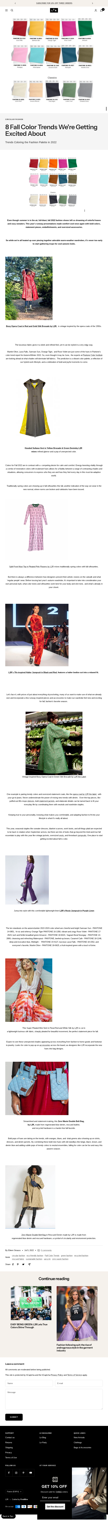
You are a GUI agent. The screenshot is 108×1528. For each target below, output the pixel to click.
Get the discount (55, 1506)
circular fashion (14, 119)
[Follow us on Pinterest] (23, 1472)
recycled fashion (81, 1255)
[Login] (96, 10)
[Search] (12, 10)
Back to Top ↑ (8, 1516)
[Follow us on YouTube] (30, 1472)
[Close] (103, 1471)
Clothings (78, 1442)
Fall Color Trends (52, 1255)
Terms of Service (74, 1375)
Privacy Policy (57, 1375)
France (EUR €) (13, 1492)
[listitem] (13, 1264)
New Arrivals (79, 1437)
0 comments (46, 1250)
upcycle (47, 1259)
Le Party (43, 1442)
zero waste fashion (60, 1259)
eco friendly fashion (35, 1255)
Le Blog (43, 1437)
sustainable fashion (34, 1259)
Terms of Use (11, 1457)
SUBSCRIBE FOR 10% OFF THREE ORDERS (54, 3)
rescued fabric (18, 1259)
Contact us (10, 1437)
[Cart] (101, 10)
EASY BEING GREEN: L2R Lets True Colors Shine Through (29, 1326)
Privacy (8, 1452)
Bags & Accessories (82, 1447)
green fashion (67, 1255)
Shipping (9, 1447)
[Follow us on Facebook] (9, 1472)
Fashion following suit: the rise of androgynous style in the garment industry (75, 1347)
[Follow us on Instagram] (16, 1472)
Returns (8, 1442)
